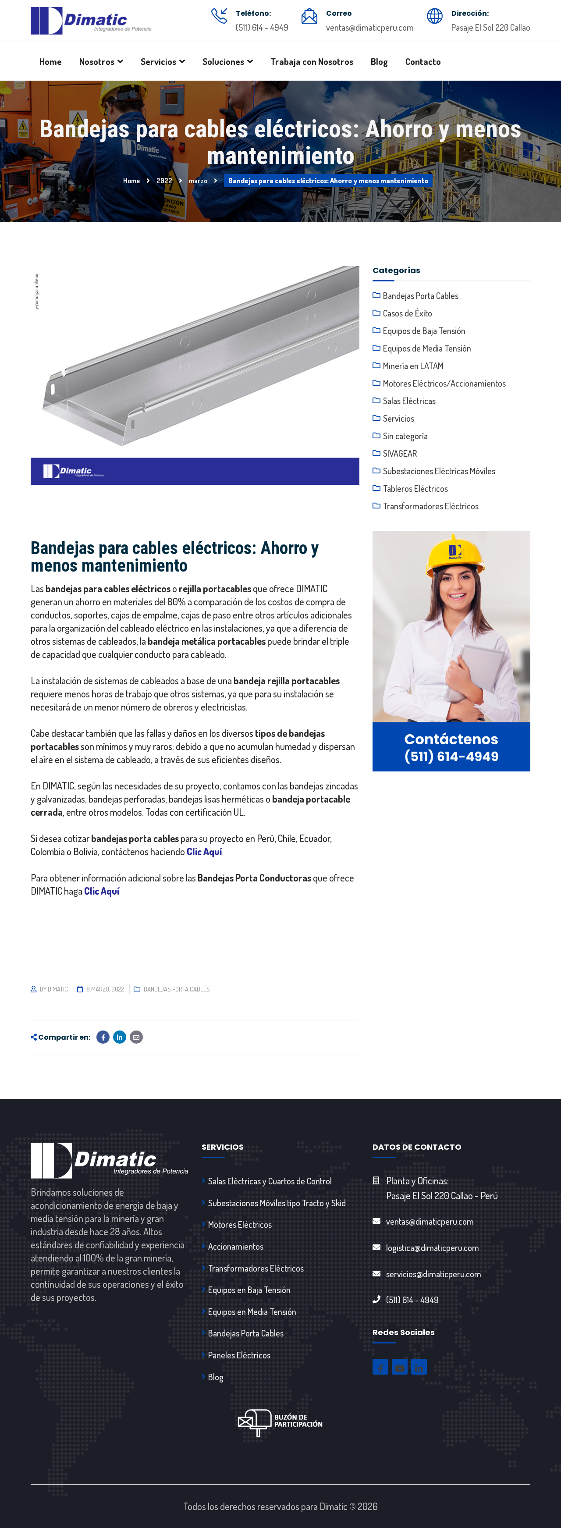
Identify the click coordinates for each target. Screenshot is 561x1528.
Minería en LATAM (413, 365)
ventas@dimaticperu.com (370, 27)
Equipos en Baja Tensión (249, 1289)
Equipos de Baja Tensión (424, 330)
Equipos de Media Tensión (427, 348)
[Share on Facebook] (103, 1037)
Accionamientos (235, 1246)
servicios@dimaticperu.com (433, 1273)
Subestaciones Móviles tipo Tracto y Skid (277, 1202)
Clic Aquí (204, 851)
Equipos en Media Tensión (252, 1311)
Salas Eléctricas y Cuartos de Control (270, 1181)
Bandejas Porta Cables (177, 989)
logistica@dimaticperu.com (432, 1247)
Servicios (398, 418)
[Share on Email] (136, 1037)
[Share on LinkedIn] (119, 1037)
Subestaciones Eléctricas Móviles (439, 470)
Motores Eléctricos (240, 1224)
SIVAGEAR (400, 453)
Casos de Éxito (407, 313)
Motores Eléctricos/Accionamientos (444, 383)
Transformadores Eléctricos (431, 506)
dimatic (58, 989)
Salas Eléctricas (409, 400)
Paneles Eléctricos (239, 1355)
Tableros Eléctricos (415, 488)
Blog (216, 1376)
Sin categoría (405, 435)
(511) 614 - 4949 (262, 27)
